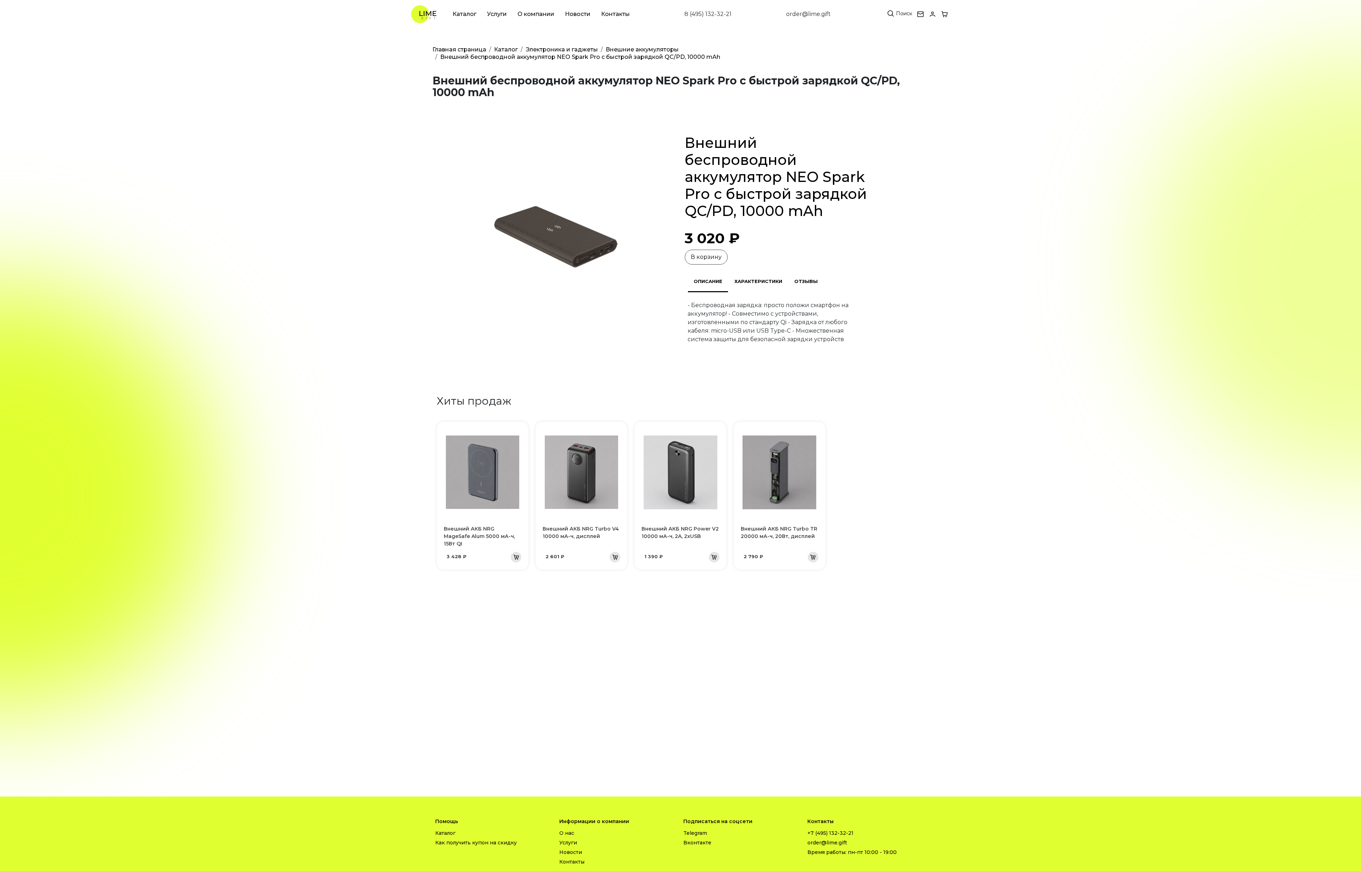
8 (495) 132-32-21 (708, 14)
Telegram (695, 833)
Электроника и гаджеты (562, 49)
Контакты (615, 14)
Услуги (497, 14)
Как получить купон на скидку (476, 842)
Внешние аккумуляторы (642, 49)
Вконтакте (697, 842)
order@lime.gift (808, 14)
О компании (535, 14)
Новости (577, 14)
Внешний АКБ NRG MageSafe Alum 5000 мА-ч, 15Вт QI (479, 536)
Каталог (464, 14)
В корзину (706, 257)
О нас (566, 833)
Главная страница (459, 49)
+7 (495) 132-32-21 (830, 833)
